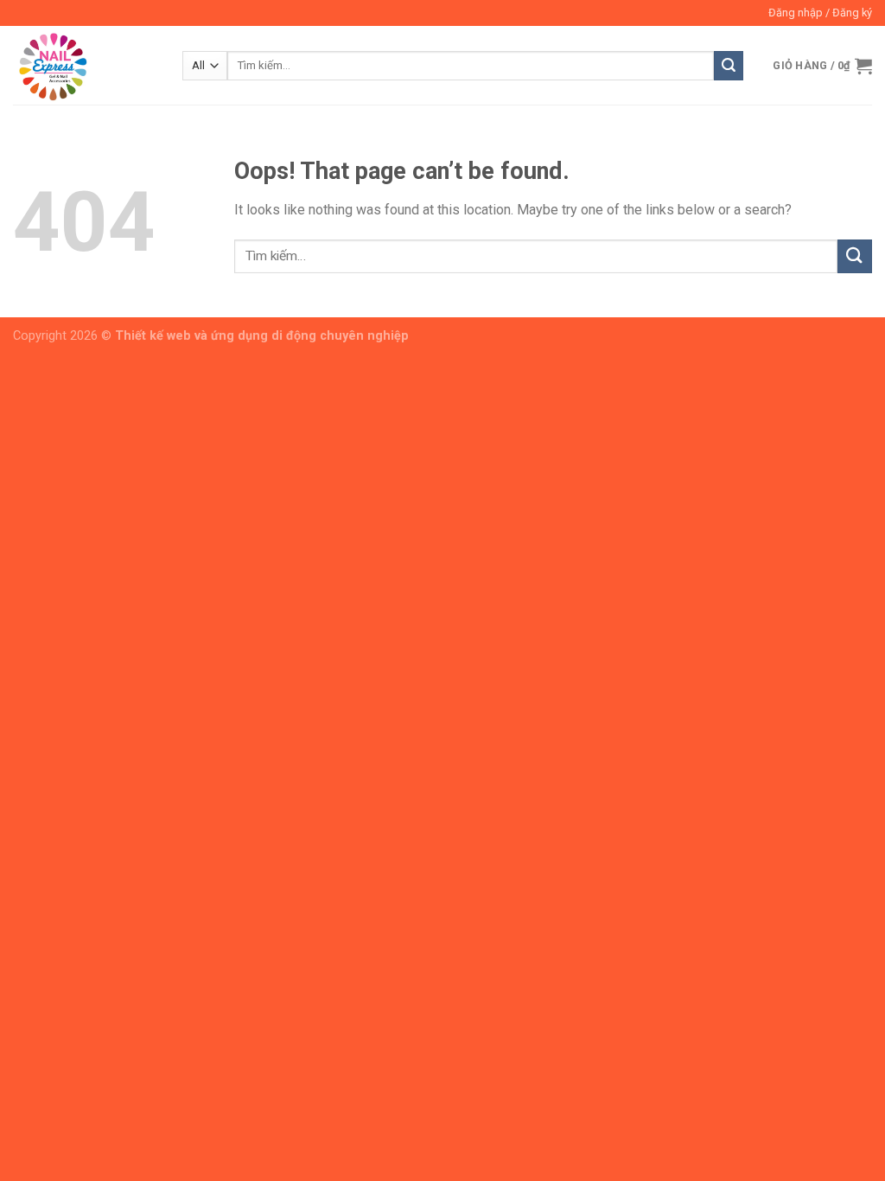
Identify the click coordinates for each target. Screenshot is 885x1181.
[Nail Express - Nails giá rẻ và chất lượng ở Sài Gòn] (84, 65)
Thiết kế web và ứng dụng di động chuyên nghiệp (262, 336)
